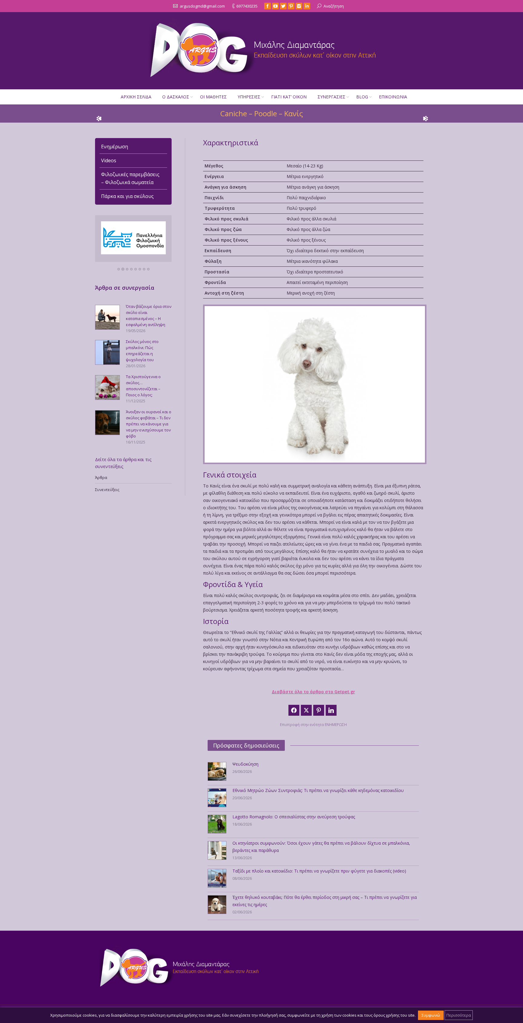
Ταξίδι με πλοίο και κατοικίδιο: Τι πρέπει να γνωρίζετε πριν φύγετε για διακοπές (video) (319, 871)
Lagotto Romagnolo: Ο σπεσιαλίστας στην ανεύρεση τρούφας (293, 817)
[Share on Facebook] (293, 710)
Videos (108, 160)
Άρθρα (101, 477)
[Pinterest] (291, 6)
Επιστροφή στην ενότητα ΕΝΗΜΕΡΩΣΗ (313, 724)
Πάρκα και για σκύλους (127, 196)
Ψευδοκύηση (245, 764)
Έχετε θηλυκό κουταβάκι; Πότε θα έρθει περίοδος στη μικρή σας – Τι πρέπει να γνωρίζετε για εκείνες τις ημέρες (324, 900)
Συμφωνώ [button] (431, 1015)
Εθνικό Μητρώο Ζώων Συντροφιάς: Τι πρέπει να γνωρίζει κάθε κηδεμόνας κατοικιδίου (318, 790)
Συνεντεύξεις (107, 489)
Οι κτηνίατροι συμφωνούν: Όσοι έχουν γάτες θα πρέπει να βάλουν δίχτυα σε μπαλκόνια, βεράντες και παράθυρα (321, 846)
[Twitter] (283, 6)
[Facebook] (267, 6)
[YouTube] (275, 6)
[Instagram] (299, 6)
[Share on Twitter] (306, 710)
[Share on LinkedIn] (331, 710)
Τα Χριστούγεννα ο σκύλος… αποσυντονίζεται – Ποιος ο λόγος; (143, 386)
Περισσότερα (458, 1015)
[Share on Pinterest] (318, 710)
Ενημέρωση (114, 146)
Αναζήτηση (334, 6)
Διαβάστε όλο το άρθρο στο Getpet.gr (313, 692)
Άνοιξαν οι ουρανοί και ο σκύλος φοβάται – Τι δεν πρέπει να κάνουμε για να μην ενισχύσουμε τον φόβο (148, 424)
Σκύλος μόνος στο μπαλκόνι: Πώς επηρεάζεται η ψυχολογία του (142, 350)
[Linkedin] (307, 6)
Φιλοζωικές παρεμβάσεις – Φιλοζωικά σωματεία (130, 178)
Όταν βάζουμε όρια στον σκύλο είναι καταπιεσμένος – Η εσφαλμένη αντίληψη (148, 315)
